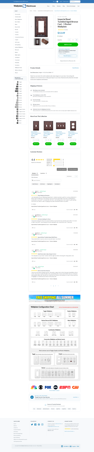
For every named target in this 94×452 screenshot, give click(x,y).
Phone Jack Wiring (17, 435)
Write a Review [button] (73, 169)
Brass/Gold (17, 27)
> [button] (58, 285)
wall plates (35, 184)
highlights (49, 184)
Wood (16, 72)
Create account (66, 1)
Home (31, 10)
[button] (74, 209)
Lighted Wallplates (19, 47)
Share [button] (34, 209)
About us (15, 425)
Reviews (59, 6)
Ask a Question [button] (62, 169)
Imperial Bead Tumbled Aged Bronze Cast (45, 10)
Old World (17, 57)
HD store (42, 184)
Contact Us (16, 427)
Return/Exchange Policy (18, 433)
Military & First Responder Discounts (20, 439)
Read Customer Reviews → (70, 431)
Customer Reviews (17, 429)
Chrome (16, 34)
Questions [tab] (42, 173)
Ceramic (17, 32)
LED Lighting (17, 44)
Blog (64, 6)
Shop (48, 6)
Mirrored (17, 49)
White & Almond (18, 70)
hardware (57, 184)
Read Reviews (76, 67)
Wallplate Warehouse (25, 445)
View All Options (68, 55)
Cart (56, 1)
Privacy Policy (39, 445)
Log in (61, 1)
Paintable (17, 62)
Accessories (17, 14)
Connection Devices (19, 37)
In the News (16, 431)
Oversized (17, 60)
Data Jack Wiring (17, 437)
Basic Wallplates (18, 19)
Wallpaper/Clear (18, 67)
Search (15, 423)
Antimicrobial (18, 16)
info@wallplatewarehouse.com (53, 426)
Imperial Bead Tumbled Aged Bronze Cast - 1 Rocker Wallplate (44, 206)
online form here (58, 423)
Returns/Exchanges (71, 6)
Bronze (16, 29)
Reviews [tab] (34, 173)
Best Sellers (17, 21)
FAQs (53, 6)
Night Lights (17, 54)
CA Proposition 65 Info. (18, 441)
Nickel (16, 52)
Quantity (60, 39)
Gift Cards (17, 42)
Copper (16, 39)
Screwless (17, 65)
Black (16, 24)
